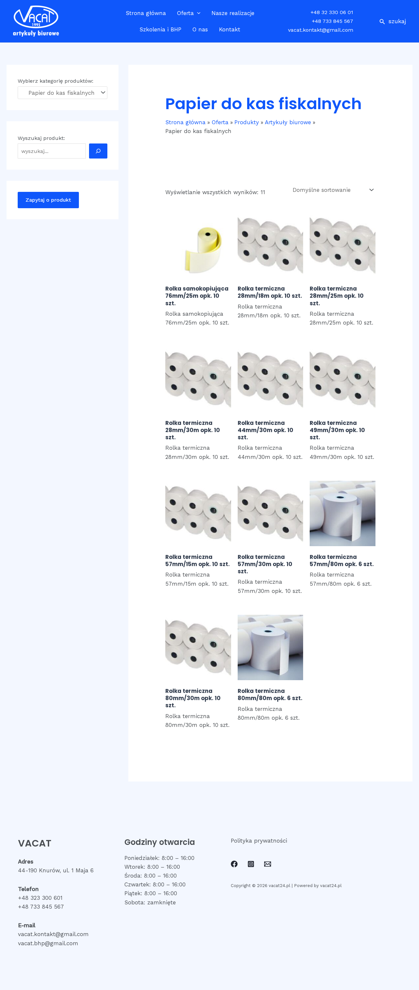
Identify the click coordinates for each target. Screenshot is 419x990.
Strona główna (146, 13)
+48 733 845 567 (332, 21)
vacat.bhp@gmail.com (48, 943)
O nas (200, 29)
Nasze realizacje (232, 13)
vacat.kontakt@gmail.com (320, 30)
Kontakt (229, 29)
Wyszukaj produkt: (41, 138)
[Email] (267, 864)
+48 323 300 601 (40, 898)
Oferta (185, 13)
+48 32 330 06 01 (332, 12)
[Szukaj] (98, 151)
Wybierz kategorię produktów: (55, 81)
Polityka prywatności (259, 840)
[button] (392, 21)
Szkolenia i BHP (160, 29)
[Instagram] (250, 864)
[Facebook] (234, 864)
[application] (197, 13)
